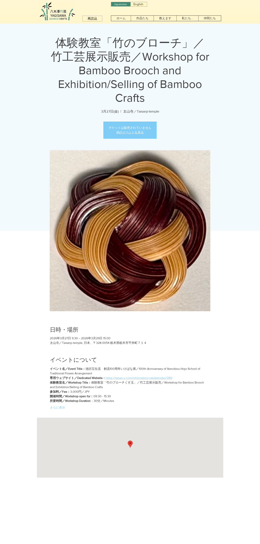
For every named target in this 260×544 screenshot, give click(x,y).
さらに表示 (57, 407)
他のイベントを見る (130, 132)
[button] (142, 18)
